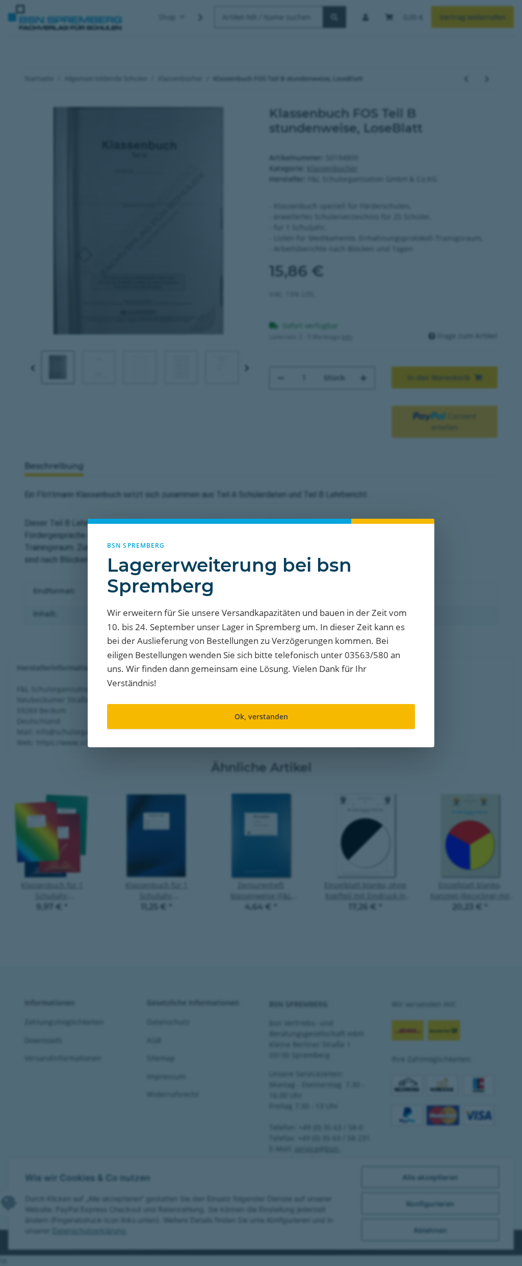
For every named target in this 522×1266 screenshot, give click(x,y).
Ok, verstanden (261, 716)
